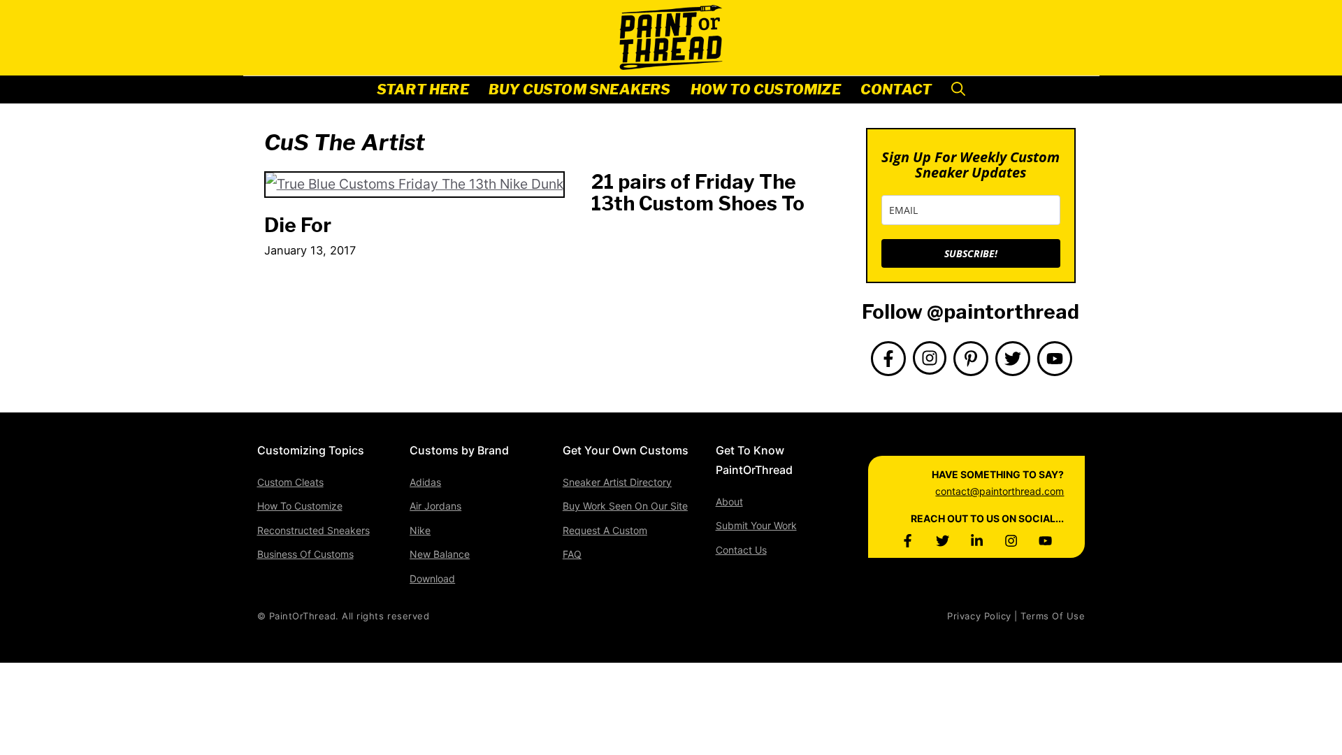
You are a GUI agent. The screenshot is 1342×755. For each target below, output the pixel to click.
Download (432, 578)
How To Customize (766, 89)
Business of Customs (305, 554)
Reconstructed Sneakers (313, 530)
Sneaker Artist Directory (617, 482)
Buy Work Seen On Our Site (625, 506)
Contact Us (741, 550)
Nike (420, 530)
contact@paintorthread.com (999, 491)
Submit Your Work (756, 525)
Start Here (423, 89)
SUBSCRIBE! (970, 253)
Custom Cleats (290, 482)
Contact (896, 89)
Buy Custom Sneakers (580, 89)
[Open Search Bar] (958, 89)
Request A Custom (605, 530)
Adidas (425, 482)
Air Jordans (435, 506)
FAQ (572, 554)
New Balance (440, 554)
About (729, 502)
